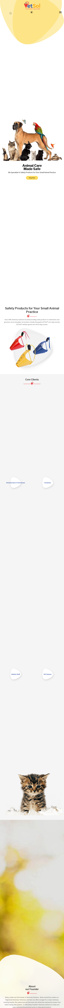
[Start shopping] (31, 12)
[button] (60, 12)
